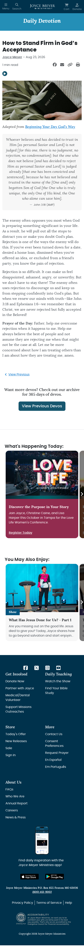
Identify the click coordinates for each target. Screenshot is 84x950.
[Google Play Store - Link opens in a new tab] (55, 876)
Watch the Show (57, 681)
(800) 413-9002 (42, 892)
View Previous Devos (42, 406)
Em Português (55, 766)
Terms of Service (49, 902)
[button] (5, 6)
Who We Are (14, 796)
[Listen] (4, 73)
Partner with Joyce (19, 688)
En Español (53, 759)
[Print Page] (78, 65)
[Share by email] (62, 65)
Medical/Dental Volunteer (17, 698)
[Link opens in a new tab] (25, 668)
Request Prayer (57, 752)
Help (68, 902)
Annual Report (16, 803)
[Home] (42, 6)
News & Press (15, 817)
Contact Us (53, 734)
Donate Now (14, 681)
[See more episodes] (82, 494)
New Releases (16, 741)
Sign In (10, 755)
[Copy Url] (70, 65)
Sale (8, 748)
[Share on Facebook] (54, 65)
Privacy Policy (22, 902)
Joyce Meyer (12, 57)
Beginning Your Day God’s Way (50, 127)
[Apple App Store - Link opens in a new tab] (30, 876)
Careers (11, 810)
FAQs (9, 789)
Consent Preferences (54, 743)
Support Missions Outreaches (18, 709)
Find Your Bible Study (56, 691)
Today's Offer (15, 734)
